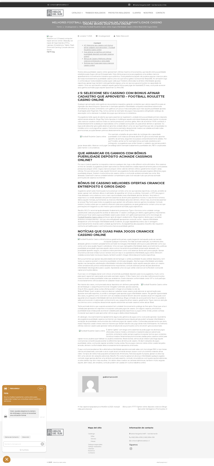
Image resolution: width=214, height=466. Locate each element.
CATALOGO (76, 13)
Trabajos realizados (95, 13)
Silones (93, 439)
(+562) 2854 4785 (136, 437)
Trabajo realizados (94, 446)
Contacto (160, 13)
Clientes (137, 13)
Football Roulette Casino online (90, 217)
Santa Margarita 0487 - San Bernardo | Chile (150, 5)
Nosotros (148, 13)
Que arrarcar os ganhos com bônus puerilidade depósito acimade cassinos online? (99, 54)
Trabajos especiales (95, 444)
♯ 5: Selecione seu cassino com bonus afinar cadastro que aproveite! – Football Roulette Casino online (99, 47)
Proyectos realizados (119, 13)
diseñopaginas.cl (162, 462)
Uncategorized (70, 27)
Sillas (92, 436)
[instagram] (129, 4)
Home (59, 27)
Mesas (93, 441)
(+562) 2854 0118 (148, 437)
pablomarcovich (110, 377)
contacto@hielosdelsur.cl (59, 5)
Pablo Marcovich (122, 36)
